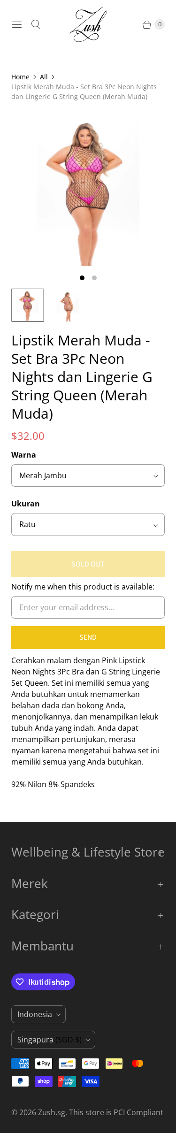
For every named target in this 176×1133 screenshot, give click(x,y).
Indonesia (34, 1014)
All (44, 76)
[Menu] (17, 24)
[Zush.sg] (88, 24)
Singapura (49, 1039)
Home (20, 76)
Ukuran (25, 503)
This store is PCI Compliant (116, 1112)
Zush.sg (51, 1112)
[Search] (35, 24)
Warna (23, 455)
